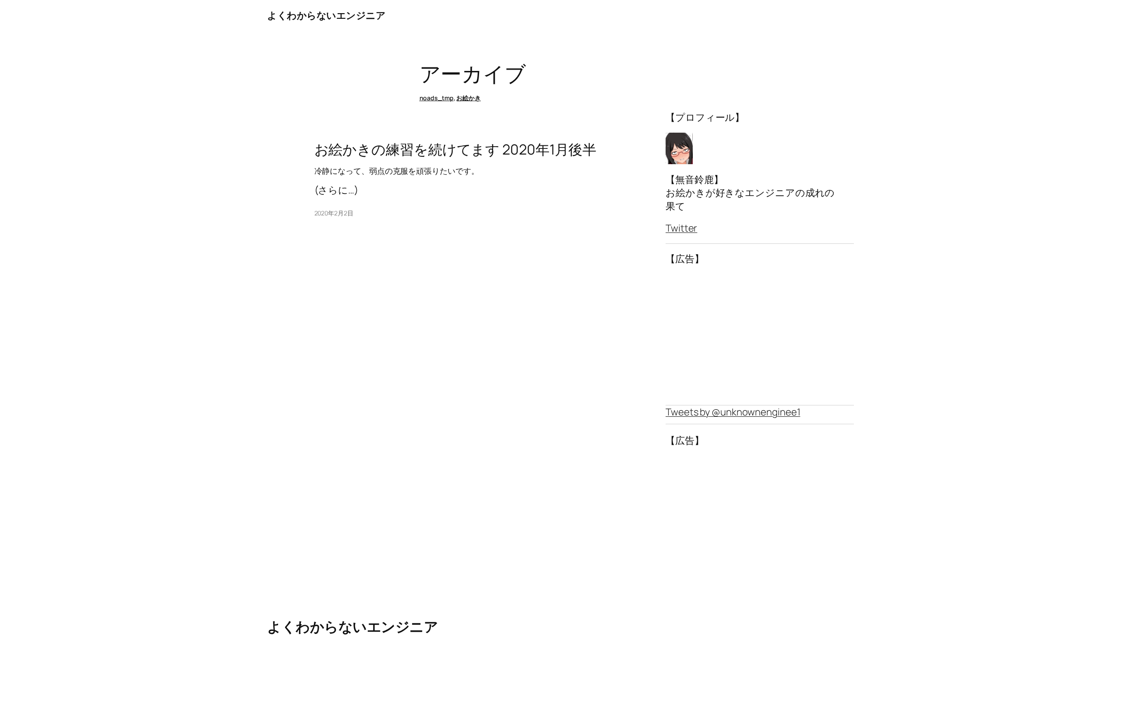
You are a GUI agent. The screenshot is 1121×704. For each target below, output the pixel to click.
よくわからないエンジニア (326, 15)
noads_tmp (436, 98)
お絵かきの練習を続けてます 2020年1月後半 (455, 149)
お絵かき (468, 98)
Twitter (681, 228)
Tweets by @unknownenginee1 (733, 412)
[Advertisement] (760, 335)
